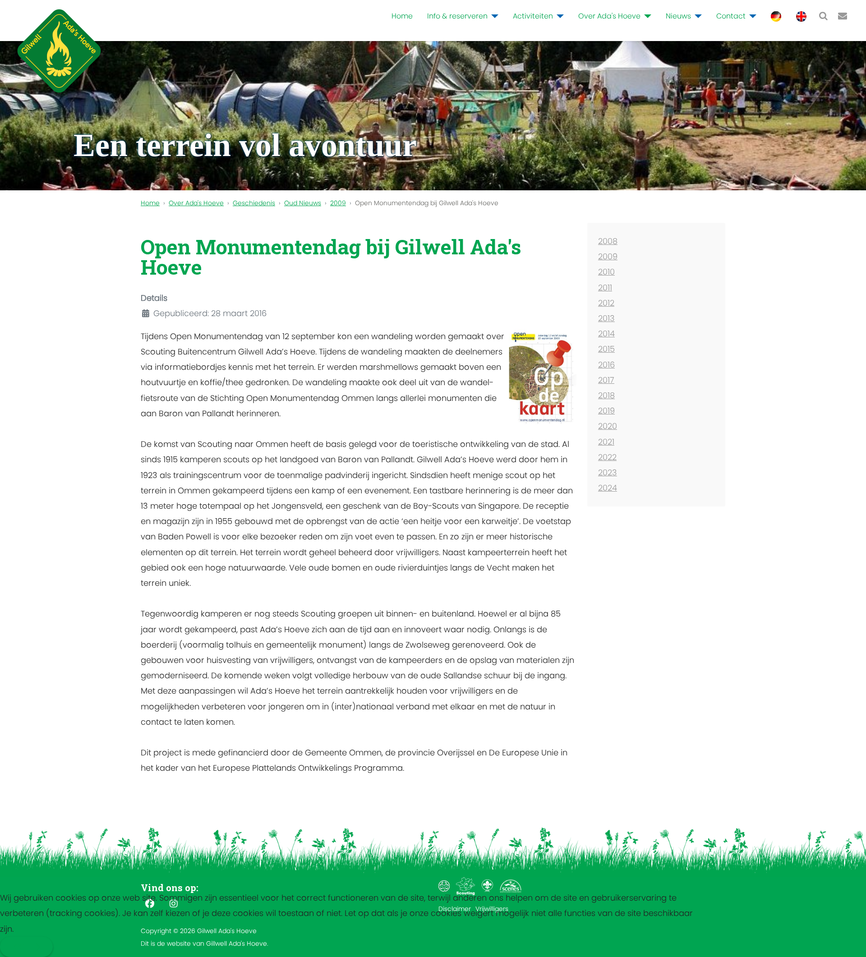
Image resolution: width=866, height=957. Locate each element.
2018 (606, 395)
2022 (607, 457)
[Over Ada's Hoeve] (645, 16)
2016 (606, 364)
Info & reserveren (457, 16)
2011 (605, 287)
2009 (607, 256)
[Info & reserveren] (493, 16)
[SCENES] (510, 885)
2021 (606, 441)
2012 (606, 302)
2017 (606, 380)
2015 (606, 348)
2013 (606, 318)
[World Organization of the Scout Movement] (488, 885)
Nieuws (678, 16)
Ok (19, 947)
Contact (731, 16)
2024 (607, 487)
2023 (607, 472)
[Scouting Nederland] (466, 885)
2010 (606, 271)
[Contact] (751, 16)
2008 (607, 241)
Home (402, 16)
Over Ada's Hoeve (609, 16)
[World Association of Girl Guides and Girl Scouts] (444, 885)
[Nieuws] (696, 16)
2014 (606, 333)
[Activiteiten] (558, 16)
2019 (606, 410)
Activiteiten (533, 16)
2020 (607, 426)
